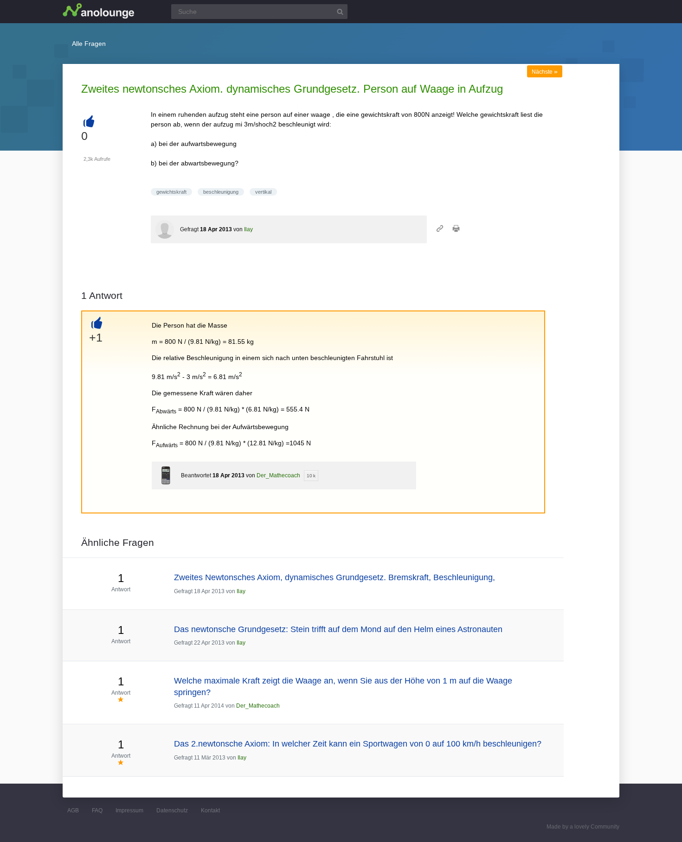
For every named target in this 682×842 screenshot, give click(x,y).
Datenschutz (172, 810)
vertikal (263, 192)
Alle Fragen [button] (89, 43)
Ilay (248, 229)
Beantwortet (196, 475)
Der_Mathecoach (278, 475)
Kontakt (210, 810)
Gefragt (189, 229)
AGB (73, 810)
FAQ (97, 810)
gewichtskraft (171, 192)
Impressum (129, 810)
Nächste (545, 72)
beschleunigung (220, 192)
